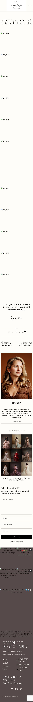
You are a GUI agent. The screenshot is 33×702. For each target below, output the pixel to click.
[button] (3, 459)
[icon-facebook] (12, 689)
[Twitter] (12, 332)
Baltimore (28, 633)
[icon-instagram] (16, 689)
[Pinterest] (16, 332)
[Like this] (23, 332)
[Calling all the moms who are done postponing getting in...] (8, 558)
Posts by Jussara (16, 421)
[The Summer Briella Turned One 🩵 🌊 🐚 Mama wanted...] (16, 609)
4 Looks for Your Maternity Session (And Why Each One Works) (16, 479)
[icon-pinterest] (21, 689)
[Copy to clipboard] (19, 332)
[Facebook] (9, 332)
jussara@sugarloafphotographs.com (14, 654)
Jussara (16, 402)
